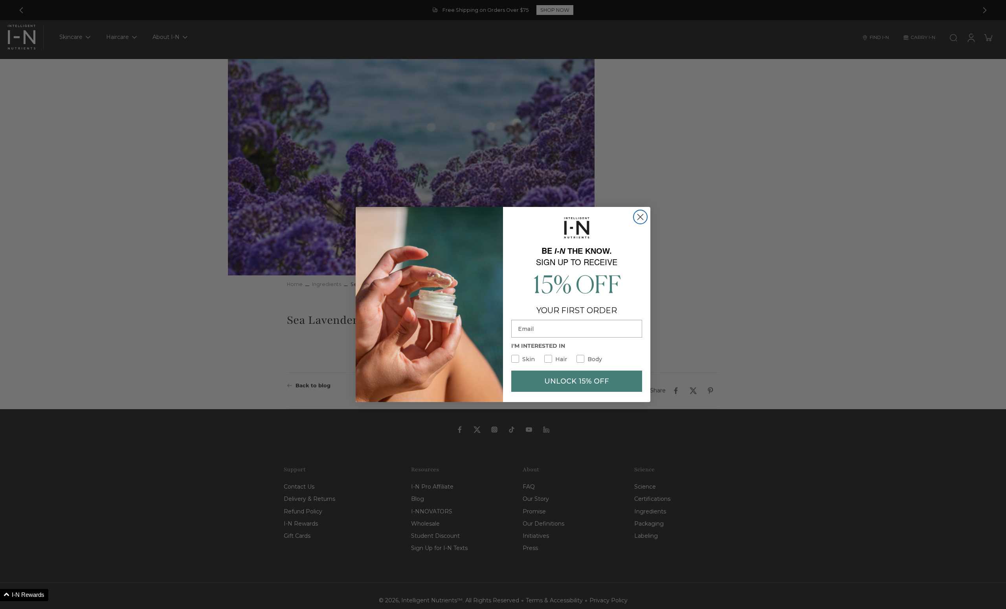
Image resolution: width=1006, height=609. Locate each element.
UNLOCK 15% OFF (576, 381)
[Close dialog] (640, 217)
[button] (24, 595)
